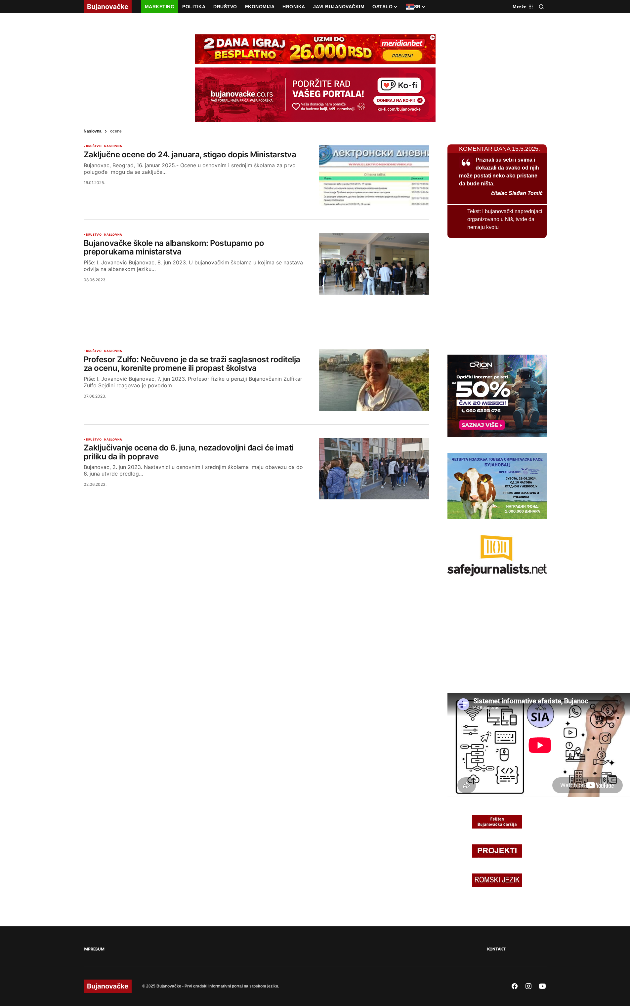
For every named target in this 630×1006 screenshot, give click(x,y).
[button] (541, 6)
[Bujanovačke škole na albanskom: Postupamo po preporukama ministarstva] (374, 264)
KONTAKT (496, 949)
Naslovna (93, 131)
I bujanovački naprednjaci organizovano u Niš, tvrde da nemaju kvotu (504, 219)
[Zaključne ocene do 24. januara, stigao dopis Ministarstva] (374, 175)
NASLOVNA (113, 146)
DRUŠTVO (94, 146)
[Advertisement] (256, 307)
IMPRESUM (94, 949)
